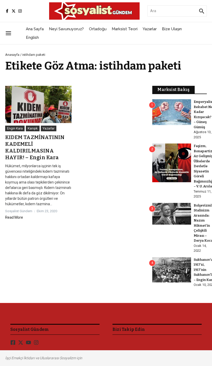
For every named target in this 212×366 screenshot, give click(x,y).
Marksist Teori (125, 29)
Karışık (33, 128)
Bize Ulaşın (172, 29)
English (32, 37)
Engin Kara (15, 128)
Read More (14, 217)
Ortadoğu (98, 29)
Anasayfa (12, 55)
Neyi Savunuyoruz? (66, 29)
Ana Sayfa (35, 29)
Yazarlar (150, 29)
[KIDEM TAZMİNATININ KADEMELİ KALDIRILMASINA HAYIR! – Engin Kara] (38, 104)
